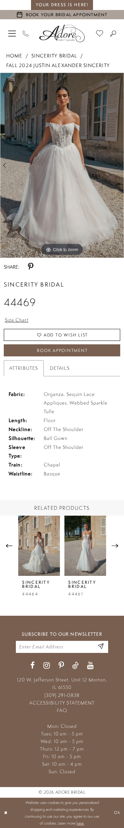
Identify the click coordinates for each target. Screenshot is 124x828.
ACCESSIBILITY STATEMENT (61, 703)
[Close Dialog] (6, 813)
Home (14, 55)
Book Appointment (62, 350)
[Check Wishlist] (100, 33)
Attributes (23, 368)
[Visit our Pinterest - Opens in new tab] (61, 665)
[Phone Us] (26, 33)
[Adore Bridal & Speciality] (62, 33)
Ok (117, 812)
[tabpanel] (62, 165)
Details (60, 368)
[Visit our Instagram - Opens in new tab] (46, 665)
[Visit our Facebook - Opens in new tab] (32, 665)
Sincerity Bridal (54, 55)
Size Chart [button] (17, 320)
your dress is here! (62, 5)
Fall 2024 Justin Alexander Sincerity (58, 65)
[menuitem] (12, 33)
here (80, 823)
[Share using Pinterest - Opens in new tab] (30, 267)
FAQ (62, 710)
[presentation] (39, 546)
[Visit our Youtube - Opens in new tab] (90, 665)
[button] (12, 33)
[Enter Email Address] (101, 647)
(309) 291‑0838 (62, 695)
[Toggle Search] (113, 33)
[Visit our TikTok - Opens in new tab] (75, 665)
